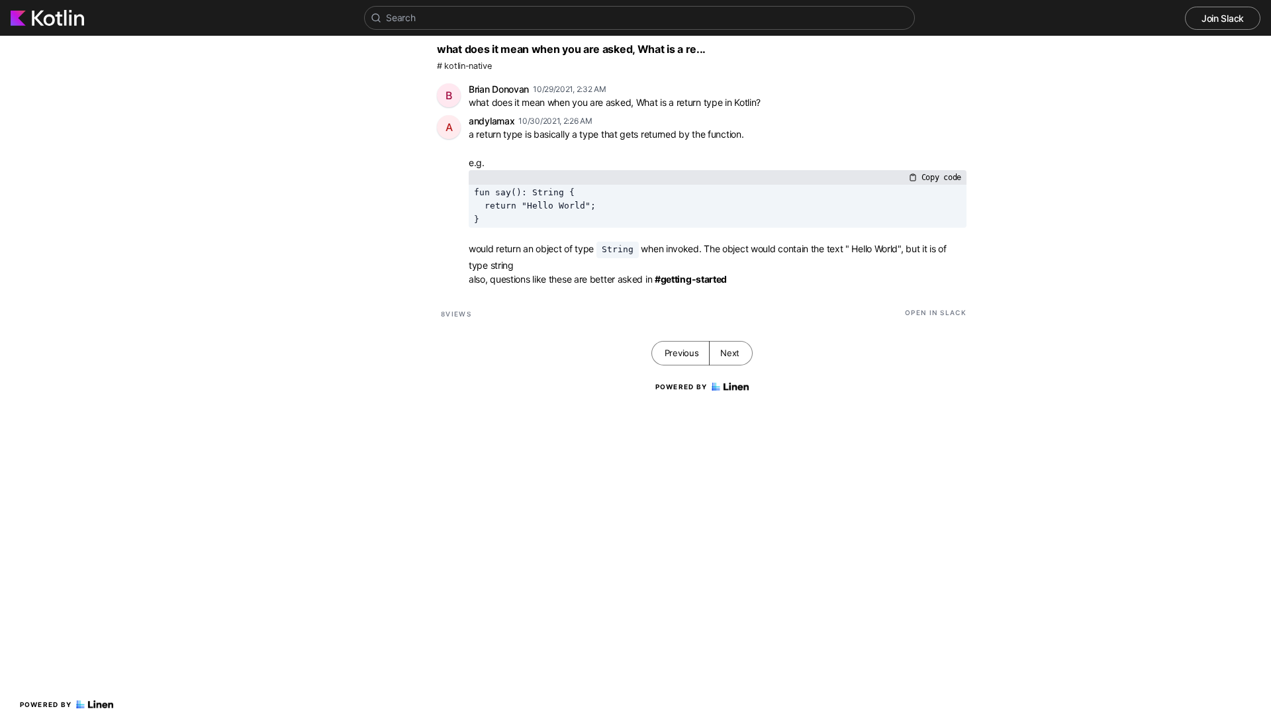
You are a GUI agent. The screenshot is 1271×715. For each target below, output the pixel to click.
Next (729, 353)
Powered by (46, 704)
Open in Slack (935, 312)
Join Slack (1222, 18)
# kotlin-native (464, 66)
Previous (682, 353)
